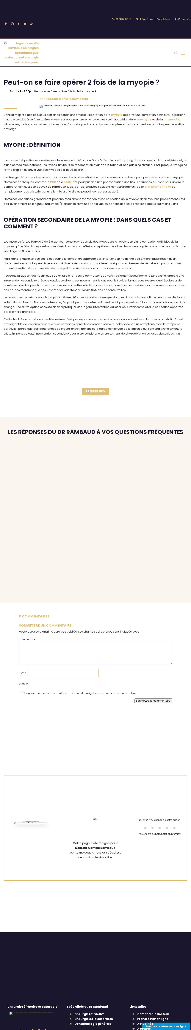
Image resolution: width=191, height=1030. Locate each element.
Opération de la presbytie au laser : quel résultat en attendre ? (67, 529)
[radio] (145, 828)
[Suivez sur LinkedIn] (6, 23)
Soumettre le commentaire (153, 701)
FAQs (28, 91)
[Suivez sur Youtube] (25, 23)
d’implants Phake (158, 187)
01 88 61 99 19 (123, 19)
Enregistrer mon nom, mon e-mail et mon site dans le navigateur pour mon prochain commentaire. (80, 693)
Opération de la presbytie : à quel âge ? (44, 504)
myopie (116, 115)
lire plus (13, 461)
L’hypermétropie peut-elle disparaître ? (44, 579)
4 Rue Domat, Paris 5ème (155, 19)
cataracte (171, 119)
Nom (22, 672)
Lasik (67, 182)
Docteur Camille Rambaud (67, 99)
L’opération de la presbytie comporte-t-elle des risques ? (62, 479)
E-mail (23, 683)
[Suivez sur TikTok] (31, 23)
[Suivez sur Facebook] (18, 23)
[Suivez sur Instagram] (12, 23)
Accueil (15, 91)
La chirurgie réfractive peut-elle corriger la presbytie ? (61, 455)
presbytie (144, 119)
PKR (53, 182)
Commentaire (28, 639)
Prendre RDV (95, 391)
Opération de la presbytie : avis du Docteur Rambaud (57, 554)
